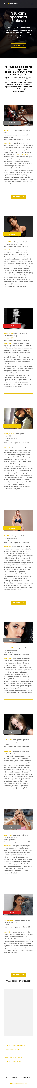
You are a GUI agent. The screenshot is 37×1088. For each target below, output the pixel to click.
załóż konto (18, 45)
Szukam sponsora (23, 154)
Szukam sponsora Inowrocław (14, 1045)
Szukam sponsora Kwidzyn (13, 1061)
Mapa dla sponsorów (18, 1084)
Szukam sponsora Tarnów (13, 1057)
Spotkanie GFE (8, 338)
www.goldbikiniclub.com (18, 980)
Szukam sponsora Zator (12, 1050)
